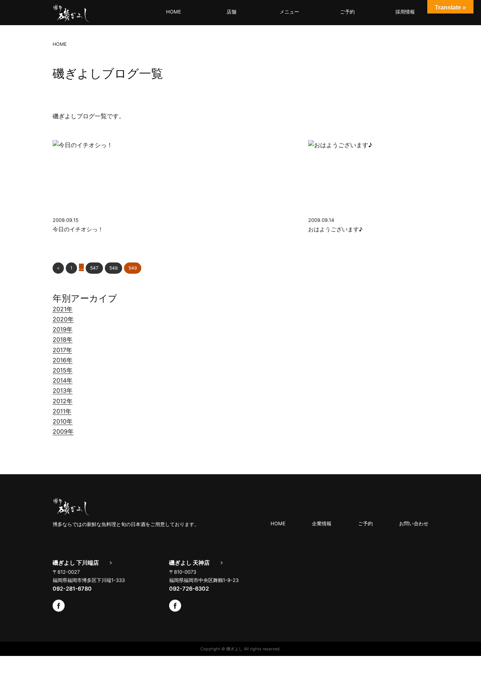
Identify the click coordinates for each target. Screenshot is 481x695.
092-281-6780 (72, 588)
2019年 (63, 329)
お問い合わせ (413, 523)
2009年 (63, 431)
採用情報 (405, 12)
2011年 (62, 411)
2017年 (62, 350)
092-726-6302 (189, 588)
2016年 (63, 360)
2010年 (63, 421)
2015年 (63, 370)
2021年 (63, 309)
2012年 (63, 401)
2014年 (63, 380)
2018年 (63, 339)
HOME (173, 12)
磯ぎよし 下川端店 (76, 562)
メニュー (289, 12)
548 (113, 268)
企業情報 (321, 523)
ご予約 (347, 12)
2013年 (63, 390)
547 (94, 268)
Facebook (59, 606)
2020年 (63, 319)
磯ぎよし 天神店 (189, 562)
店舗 (231, 12)
